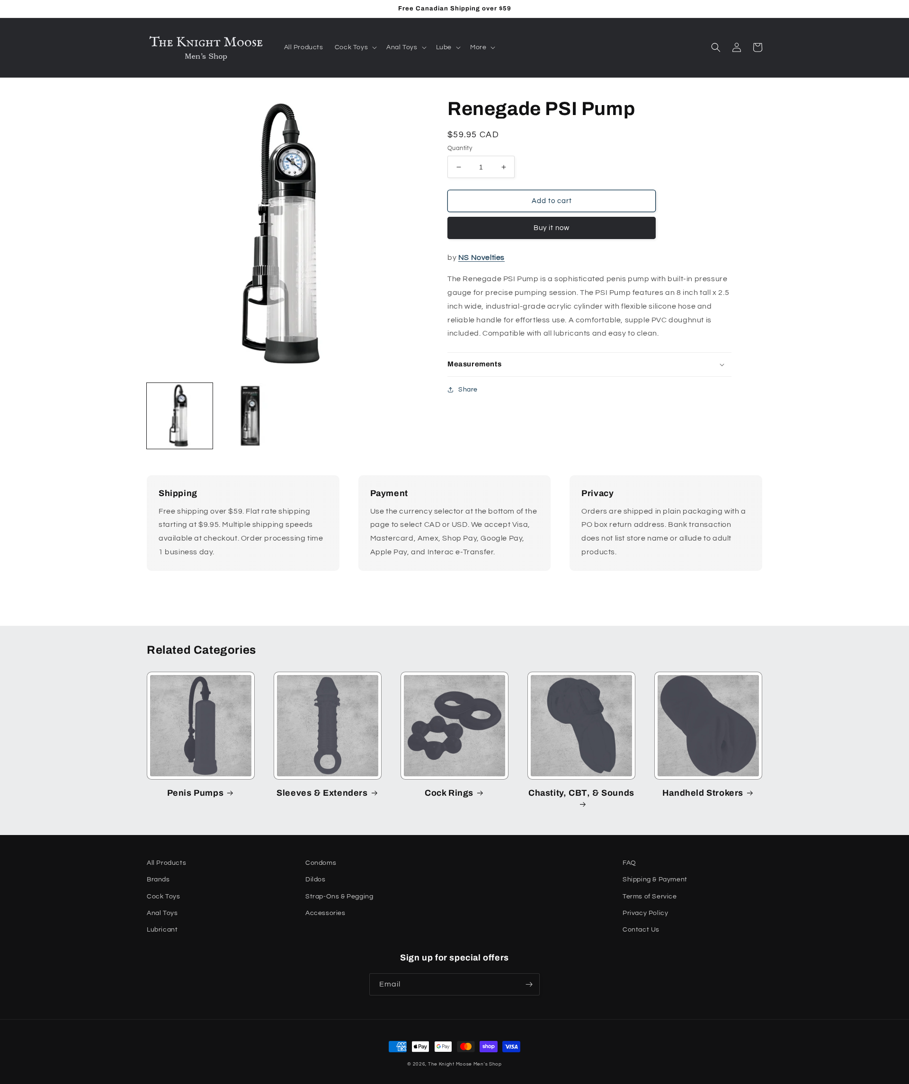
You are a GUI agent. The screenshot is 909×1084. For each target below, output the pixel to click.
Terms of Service (650, 896)
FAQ (629, 863)
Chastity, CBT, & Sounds (581, 793)
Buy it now (552, 227)
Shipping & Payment (655, 879)
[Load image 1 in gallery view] (180, 416)
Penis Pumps (195, 793)
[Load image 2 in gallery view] (250, 416)
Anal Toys (162, 913)
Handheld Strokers (702, 793)
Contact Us (641, 929)
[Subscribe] (528, 984)
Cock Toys (163, 896)
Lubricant (162, 929)
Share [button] (468, 389)
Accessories (325, 913)
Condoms (320, 863)
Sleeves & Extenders (321, 793)
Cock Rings (449, 793)
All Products (166, 863)
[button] (355, 47)
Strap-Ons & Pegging (339, 896)
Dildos (315, 879)
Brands (158, 879)
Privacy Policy (645, 913)
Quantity (459, 148)
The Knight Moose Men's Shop (465, 1064)
